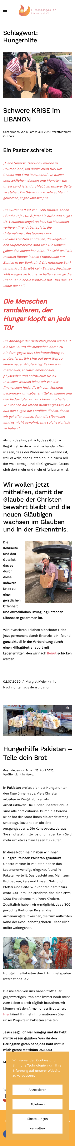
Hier (6, 1014)
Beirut (52, 653)
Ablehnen (37, 1104)
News (10, 136)
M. (27, 131)
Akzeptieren (37, 1090)
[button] (5, 10)
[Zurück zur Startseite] (37, 10)
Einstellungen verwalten (37, 1123)
